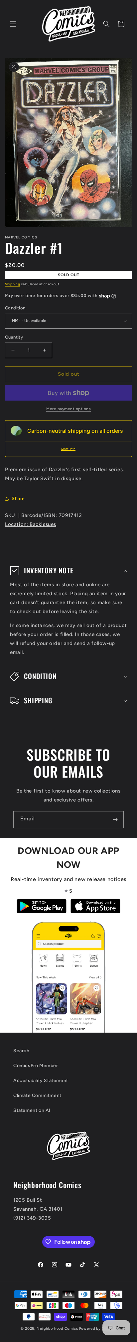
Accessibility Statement (40, 1080)
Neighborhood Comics (57, 1328)
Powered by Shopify (98, 1328)
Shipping (12, 284)
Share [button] (18, 498)
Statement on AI (32, 1110)
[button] (13, 24)
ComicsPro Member (35, 1065)
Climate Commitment (37, 1095)
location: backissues (30, 524)
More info (68, 449)
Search (21, 1051)
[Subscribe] (115, 819)
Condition (15, 307)
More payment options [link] (68, 409)
